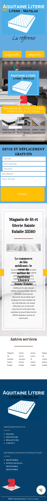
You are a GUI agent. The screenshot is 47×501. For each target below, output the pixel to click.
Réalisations (12, 440)
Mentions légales (33, 499)
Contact (10, 443)
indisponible (12, 466)
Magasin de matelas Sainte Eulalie (9, 359)
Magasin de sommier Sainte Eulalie (44, 359)
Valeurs (10, 434)
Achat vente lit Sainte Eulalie (32, 359)
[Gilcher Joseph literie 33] (24, 83)
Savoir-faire (12, 437)
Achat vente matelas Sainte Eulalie (21, 359)
